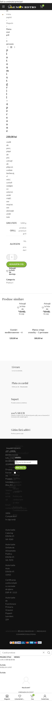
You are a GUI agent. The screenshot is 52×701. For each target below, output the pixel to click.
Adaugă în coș (16, 264)
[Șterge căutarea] (43, 652)
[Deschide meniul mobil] (3, 6)
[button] (21, 312)
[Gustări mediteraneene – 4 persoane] (13, 315)
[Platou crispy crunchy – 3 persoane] (38, 315)
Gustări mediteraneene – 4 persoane (13, 332)
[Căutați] (49, 652)
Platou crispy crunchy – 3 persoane (38, 331)
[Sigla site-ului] (22, 6)
